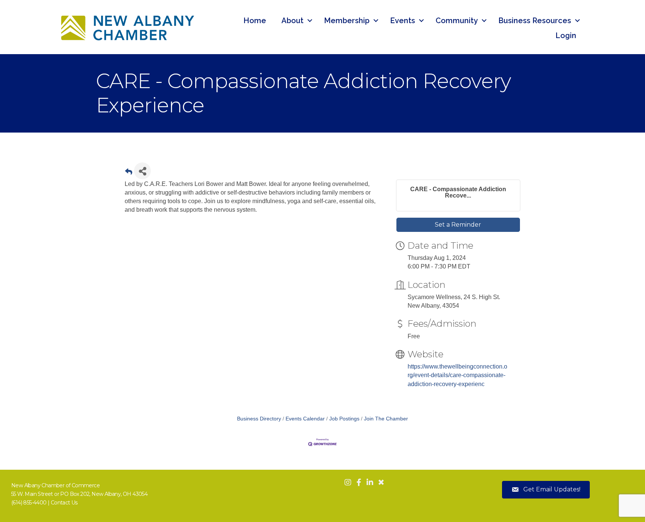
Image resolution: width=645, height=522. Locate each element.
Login (565, 35)
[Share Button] (142, 170)
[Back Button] (128, 173)
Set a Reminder (458, 224)
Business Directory (259, 419)
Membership (347, 20)
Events (402, 20)
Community (457, 20)
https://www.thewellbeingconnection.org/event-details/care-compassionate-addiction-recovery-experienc (457, 375)
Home (254, 20)
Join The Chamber (386, 419)
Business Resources (534, 20)
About (292, 20)
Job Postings (344, 419)
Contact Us (64, 502)
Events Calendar (305, 419)
